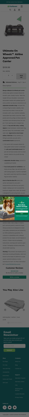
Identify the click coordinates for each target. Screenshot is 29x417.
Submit (21, 213)
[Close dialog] (28, 197)
